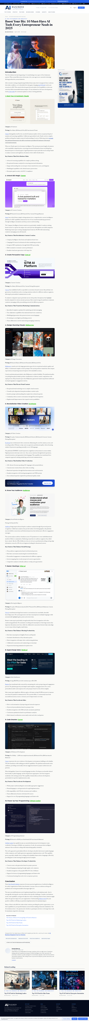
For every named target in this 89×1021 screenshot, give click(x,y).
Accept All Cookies (83, 1018)
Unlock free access (62, 1)
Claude (7, 134)
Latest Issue (43, 1005)
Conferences (43, 1012)
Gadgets (44, 12)
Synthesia (7, 443)
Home (6, 16)
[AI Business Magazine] (14, 8)
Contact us (74, 1009)
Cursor (7, 761)
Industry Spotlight (44, 1009)
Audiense (7, 526)
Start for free (47, 483)
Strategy (15, 12)
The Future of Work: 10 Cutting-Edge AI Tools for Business (21, 917)
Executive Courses (29, 1010)
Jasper (6, 217)
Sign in (74, 7)
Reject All (74, 1018)
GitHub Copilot (9, 843)
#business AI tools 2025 (23, 938)
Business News (30, 12)
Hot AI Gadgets (44, 1007)
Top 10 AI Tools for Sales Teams (14, 922)
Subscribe (81, 7)
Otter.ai (7, 612)
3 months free (59, 1009)
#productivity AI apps (46, 938)
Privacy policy (74, 1010)
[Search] (71, 8)
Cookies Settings (66, 1018)
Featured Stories (28, 1007)
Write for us (74, 1007)
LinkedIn (14, 960)
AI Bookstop (43, 1010)
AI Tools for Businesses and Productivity (17, 16)
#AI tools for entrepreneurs (11, 938)
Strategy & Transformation (30, 1005)
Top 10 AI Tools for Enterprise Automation (17, 925)
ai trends (51, 138)
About (73, 1005)
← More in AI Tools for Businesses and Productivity (18, 942)
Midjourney (8, 366)
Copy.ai (7, 290)
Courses (38, 12)
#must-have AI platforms (35, 938)
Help (57, 1010)
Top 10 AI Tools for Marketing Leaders (16, 920)
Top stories (7, 12)
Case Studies (51, 12)
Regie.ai (7, 684)
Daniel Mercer (10, 31)
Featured (21, 12)
